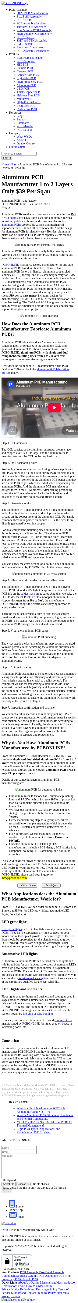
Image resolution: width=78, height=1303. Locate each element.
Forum (48, 1286)
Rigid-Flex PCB (26, 78)
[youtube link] (28, 1299)
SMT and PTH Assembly (32, 40)
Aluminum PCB (26, 85)
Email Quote (51, 885)
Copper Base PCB (28, 74)
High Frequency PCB (30, 81)
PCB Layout (24, 129)
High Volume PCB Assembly (34, 33)
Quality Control (26, 143)
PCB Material (25, 126)
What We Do (24, 136)
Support (21, 119)
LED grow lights (12, 929)
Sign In (7, 157)
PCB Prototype (26, 61)
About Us (22, 140)
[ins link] (5, 1299)
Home (5, 164)
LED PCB (23, 88)
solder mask (28, 593)
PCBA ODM (25, 20)
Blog (20, 116)
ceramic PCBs (63, 1020)
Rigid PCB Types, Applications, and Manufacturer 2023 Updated (38, 1130)
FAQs (22, 1286)
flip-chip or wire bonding (38, 1013)
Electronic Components (31, 47)
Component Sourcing (15, 1275)
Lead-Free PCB (26, 105)
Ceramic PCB (25, 71)
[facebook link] (15, 1299)
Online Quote (17, 146)
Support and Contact (24, 1292)
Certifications (10, 1286)
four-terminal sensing (31, 978)
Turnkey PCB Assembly (31, 26)
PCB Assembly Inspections (33, 50)
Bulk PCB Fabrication (30, 57)
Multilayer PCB (26, 98)
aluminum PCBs (11, 224)
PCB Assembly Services (31, 23)
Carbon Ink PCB (27, 109)
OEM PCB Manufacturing (32, 13)
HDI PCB (23, 64)
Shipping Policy (46, 1292)
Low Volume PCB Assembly (34, 30)
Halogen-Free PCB (28, 95)
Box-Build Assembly (51, 1272)
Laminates (23, 122)
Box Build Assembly (29, 16)
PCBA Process (25, 37)
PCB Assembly (29, 1272)
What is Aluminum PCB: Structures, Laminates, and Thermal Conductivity (45, 1117)
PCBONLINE (10, 264)
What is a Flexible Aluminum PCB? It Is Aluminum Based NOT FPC (41, 1110)
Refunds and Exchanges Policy (39, 1289)
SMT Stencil (24, 44)
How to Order (35, 1286)
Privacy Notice (11, 1289)
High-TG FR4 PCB (29, 102)
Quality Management (43, 1282)
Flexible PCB (25, 68)
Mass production (66, 1282)
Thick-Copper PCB (28, 92)
